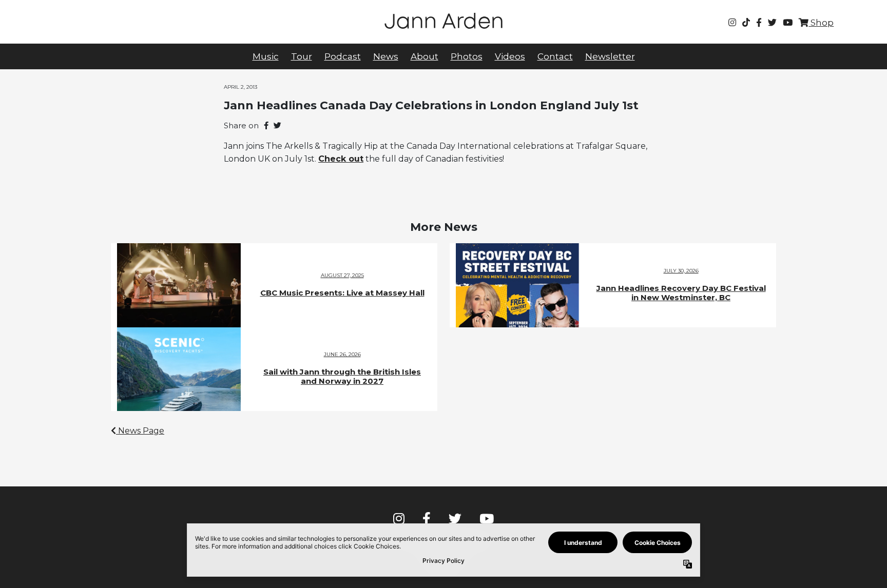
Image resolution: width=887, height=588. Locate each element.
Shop (821, 22)
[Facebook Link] (759, 22)
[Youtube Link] (788, 22)
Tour (301, 56)
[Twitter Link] (772, 22)
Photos (467, 56)
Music (266, 56)
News (385, 56)
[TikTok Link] (746, 22)
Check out (340, 159)
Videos (510, 56)
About (424, 56)
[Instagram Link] (732, 22)
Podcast (342, 56)
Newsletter (610, 56)
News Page (140, 430)
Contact (555, 56)
